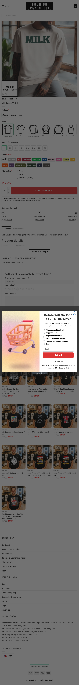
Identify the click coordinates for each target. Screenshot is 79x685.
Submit (58, 355)
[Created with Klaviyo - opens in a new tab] (39, 373)
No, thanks (58, 361)
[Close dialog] (74, 313)
